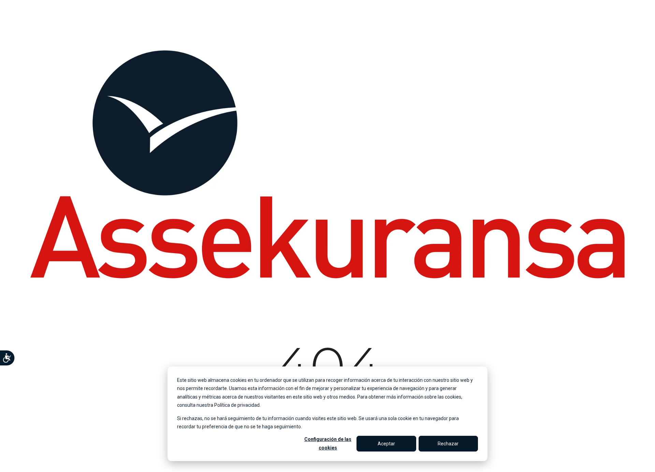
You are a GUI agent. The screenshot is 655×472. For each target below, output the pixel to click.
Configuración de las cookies (327, 443)
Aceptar (386, 443)
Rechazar (448, 443)
